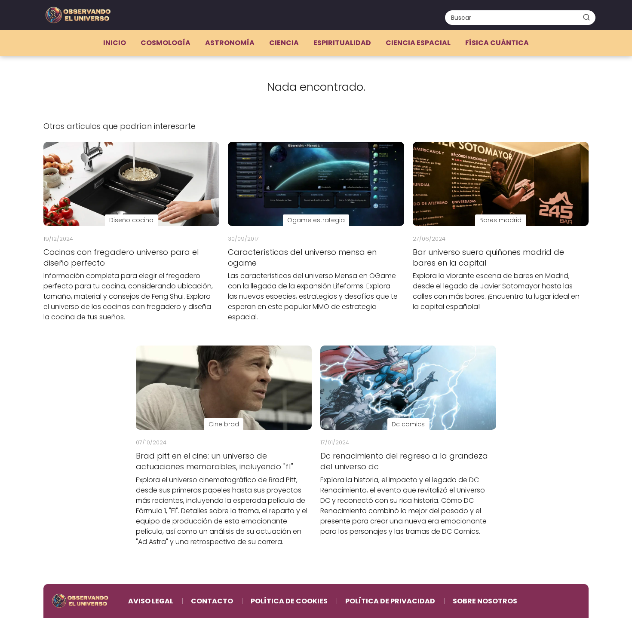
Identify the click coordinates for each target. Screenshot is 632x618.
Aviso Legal (150, 601)
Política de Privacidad (390, 601)
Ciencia (284, 43)
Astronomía (230, 43)
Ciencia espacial (418, 43)
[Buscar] (586, 17)
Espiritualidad (342, 43)
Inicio (114, 43)
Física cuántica (497, 43)
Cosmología (165, 43)
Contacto (212, 601)
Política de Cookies (289, 601)
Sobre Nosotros (485, 601)
